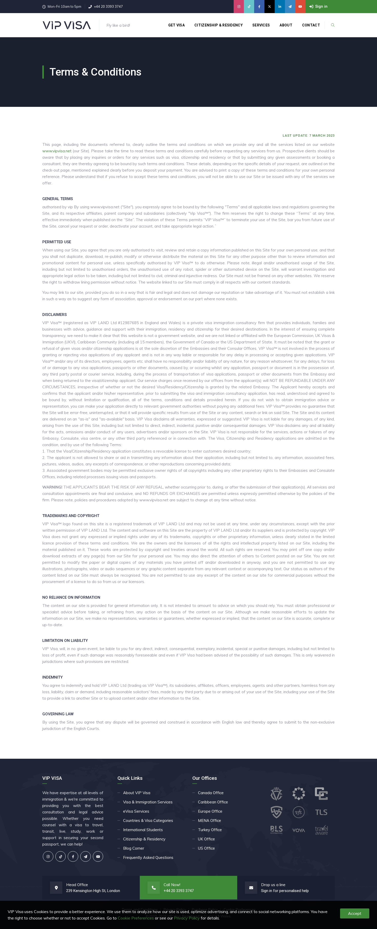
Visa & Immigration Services (148, 802)
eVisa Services (136, 811)
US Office (206, 848)
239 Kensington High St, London (93, 890)
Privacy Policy (187, 918)
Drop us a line (273, 884)
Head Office (77, 884)
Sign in (266, 890)
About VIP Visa (136, 792)
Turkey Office (210, 829)
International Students (143, 829)
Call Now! (172, 884)
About (286, 25)
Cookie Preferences (136, 918)
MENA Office (209, 820)
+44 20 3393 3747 (108, 6)
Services (261, 25)
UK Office (206, 839)
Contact (311, 25)
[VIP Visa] (66, 25)
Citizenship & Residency (218, 25)
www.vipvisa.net (57, 150)
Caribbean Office (213, 802)
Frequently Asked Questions (148, 857)
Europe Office (210, 811)
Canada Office (211, 792)
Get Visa (176, 25)
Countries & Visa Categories (148, 820)
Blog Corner (133, 848)
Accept (354, 913)
